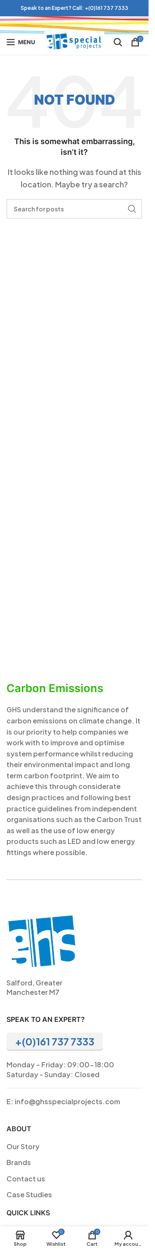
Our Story (23, 1146)
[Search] (118, 42)
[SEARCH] (132, 209)
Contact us (25, 1178)
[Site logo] (74, 40)
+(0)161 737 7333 (106, 8)
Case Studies (29, 1194)
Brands (18, 1162)
